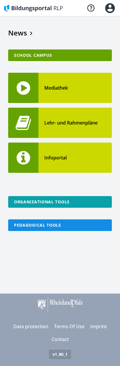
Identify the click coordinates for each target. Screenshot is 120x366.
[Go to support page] (91, 8)
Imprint (98, 326)
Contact (60, 339)
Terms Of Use (69, 326)
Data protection (30, 326)
